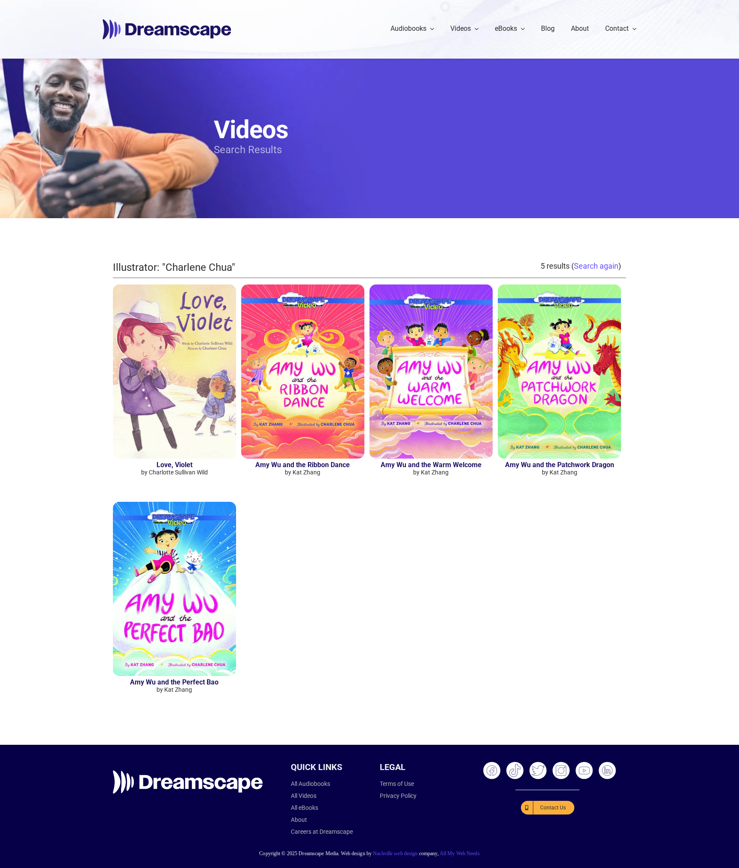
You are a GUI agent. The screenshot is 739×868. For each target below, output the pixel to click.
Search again (596, 265)
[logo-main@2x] (167, 22)
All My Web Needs (460, 853)
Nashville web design (395, 853)
